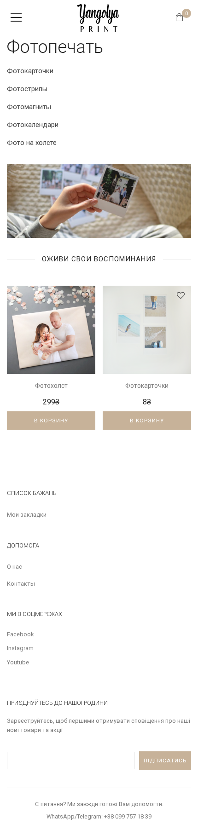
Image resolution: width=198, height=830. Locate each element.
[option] (51, 365)
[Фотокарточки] (147, 330)
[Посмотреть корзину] (182, 18)
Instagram (20, 648)
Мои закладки (27, 514)
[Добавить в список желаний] (85, 295)
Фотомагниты (29, 107)
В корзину (51, 420)
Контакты (21, 583)
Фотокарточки (30, 71)
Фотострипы (27, 89)
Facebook (20, 634)
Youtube (18, 662)
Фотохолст (51, 385)
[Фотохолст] (51, 330)
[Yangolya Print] (99, 17)
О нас (14, 566)
